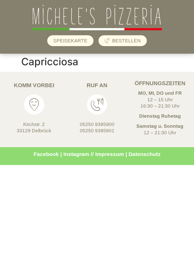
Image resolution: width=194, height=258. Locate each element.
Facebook (46, 154)
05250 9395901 (97, 130)
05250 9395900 (97, 124)
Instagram (76, 154)
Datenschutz (145, 154)
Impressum (109, 154)
